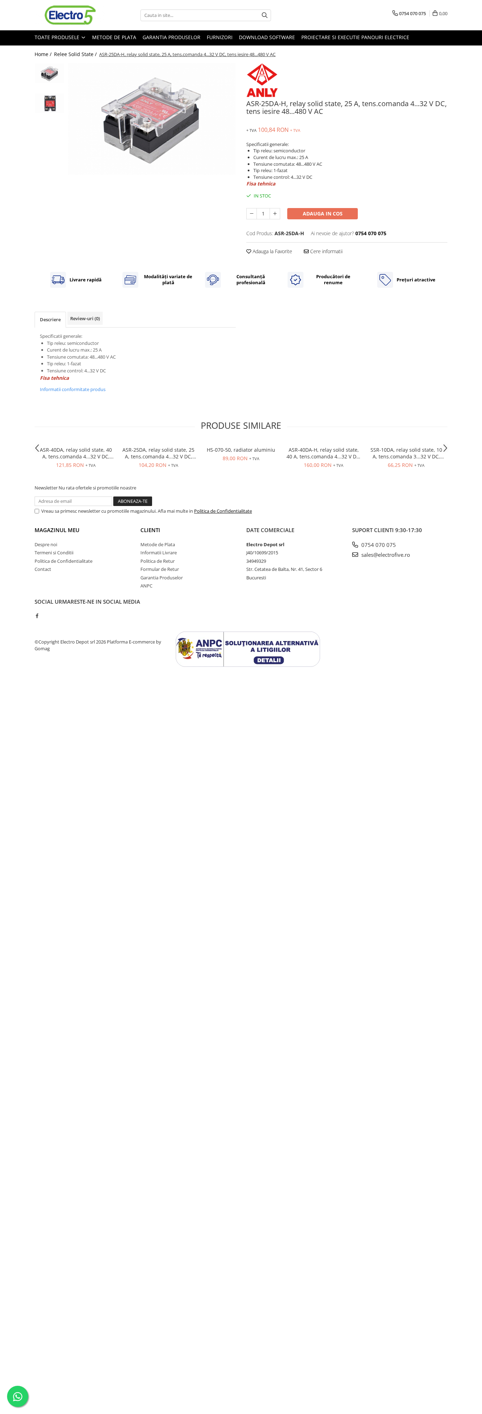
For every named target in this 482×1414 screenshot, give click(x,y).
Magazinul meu (57, 530)
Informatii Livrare (158, 552)
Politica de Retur (157, 561)
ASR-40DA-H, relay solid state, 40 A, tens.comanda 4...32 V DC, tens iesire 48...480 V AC (324, 453)
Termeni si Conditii (54, 552)
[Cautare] (264, 15)
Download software (267, 37)
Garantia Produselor (171, 37)
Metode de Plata (114, 37)
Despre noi (46, 544)
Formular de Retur (159, 569)
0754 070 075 (378, 544)
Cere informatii (326, 251)
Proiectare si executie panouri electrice (355, 37)
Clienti (150, 530)
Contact (43, 569)
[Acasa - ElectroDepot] (70, 15)
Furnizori (220, 37)
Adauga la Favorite (271, 251)
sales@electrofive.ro (385, 554)
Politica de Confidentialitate (223, 511)
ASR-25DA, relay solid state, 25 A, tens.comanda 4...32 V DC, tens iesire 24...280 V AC (158, 453)
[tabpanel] (152, 119)
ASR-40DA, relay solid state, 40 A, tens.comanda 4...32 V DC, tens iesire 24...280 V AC (76, 453)
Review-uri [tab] (85, 318)
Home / (44, 54)
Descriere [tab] (50, 319)
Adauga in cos (323, 213)
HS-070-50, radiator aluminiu (241, 449)
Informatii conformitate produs (73, 389)
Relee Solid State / (76, 54)
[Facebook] (37, 615)
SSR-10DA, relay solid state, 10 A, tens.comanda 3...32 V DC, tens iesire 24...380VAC (406, 453)
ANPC (146, 586)
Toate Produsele (58, 37)
